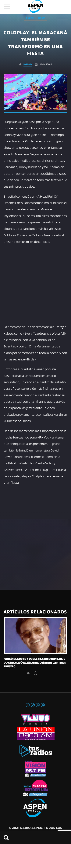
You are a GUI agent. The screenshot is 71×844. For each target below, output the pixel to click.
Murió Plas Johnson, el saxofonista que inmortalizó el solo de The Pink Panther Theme (35, 662)
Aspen (30, 18)
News (41, 18)
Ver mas (36, 635)
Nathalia (27, 64)
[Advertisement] (35, 283)
